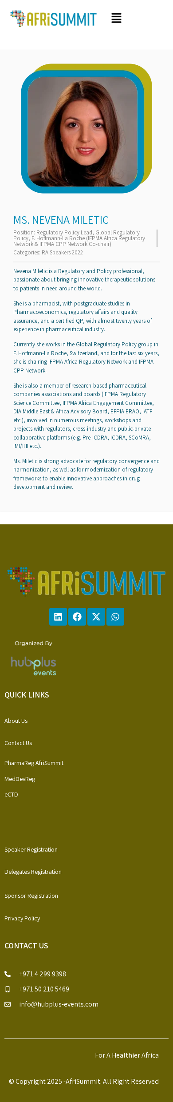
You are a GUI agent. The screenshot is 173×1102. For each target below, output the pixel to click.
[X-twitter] (96, 617)
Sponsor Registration (31, 896)
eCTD (11, 794)
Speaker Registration (31, 849)
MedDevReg (19, 779)
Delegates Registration (33, 872)
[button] (135, 18)
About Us (16, 721)
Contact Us (18, 743)
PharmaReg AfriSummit (33, 763)
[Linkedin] (58, 617)
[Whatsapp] (115, 617)
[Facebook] (77, 617)
